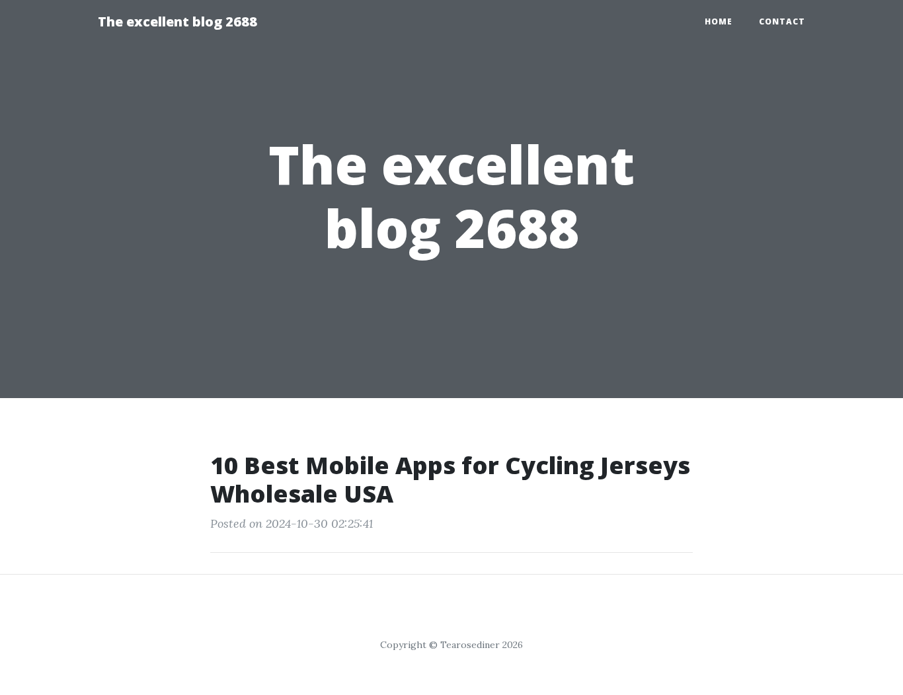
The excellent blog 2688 (177, 21)
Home (718, 21)
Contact (782, 21)
